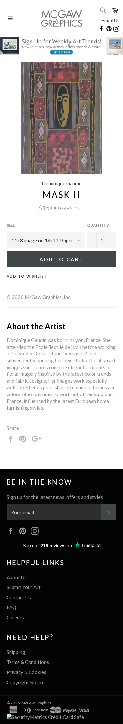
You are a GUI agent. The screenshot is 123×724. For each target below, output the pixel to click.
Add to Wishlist (27, 276)
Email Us (110, 20)
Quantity (98, 225)
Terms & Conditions (28, 662)
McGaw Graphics (36, 702)
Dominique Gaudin (62, 183)
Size (11, 225)
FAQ (11, 607)
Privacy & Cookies (26, 672)
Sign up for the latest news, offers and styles (55, 497)
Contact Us (19, 597)
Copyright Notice (26, 682)
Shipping (16, 652)
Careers (15, 617)
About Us (17, 577)
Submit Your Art (24, 587)
